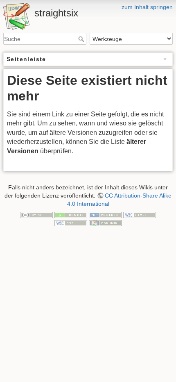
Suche (82, 39)
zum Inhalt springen (147, 7)
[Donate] (70, 214)
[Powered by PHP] (105, 214)
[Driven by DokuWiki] (105, 222)
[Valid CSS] (70, 222)
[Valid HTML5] (139, 214)
